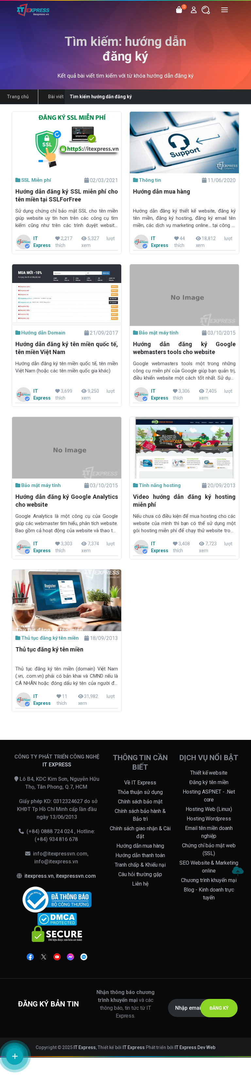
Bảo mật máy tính (158, 333)
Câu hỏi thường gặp (140, 874)
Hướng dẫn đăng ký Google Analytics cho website (66, 500)
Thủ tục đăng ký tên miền (50, 638)
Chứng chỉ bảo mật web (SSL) (209, 849)
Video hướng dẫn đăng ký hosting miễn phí (184, 500)
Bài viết (55, 96)
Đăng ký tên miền (208, 782)
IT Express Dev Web (195, 1047)
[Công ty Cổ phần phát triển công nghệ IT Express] (33, 9)
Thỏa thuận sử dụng (140, 792)
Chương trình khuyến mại (209, 880)
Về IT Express (140, 782)
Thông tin (150, 180)
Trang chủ (18, 96)
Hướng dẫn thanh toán (140, 855)
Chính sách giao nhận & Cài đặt (140, 832)
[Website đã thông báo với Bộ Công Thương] (57, 899)
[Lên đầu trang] (237, 871)
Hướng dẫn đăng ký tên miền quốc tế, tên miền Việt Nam (66, 348)
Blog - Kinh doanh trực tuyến (209, 894)
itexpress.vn (39, 876)
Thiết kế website (209, 773)
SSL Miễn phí (36, 180)
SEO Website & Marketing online (209, 867)
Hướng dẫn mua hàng (161, 191)
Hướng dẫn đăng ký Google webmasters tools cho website (184, 348)
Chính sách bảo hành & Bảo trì (140, 815)
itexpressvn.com (76, 876)
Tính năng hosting (160, 485)
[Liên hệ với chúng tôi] (15, 1056)
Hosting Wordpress (209, 819)
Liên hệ (140, 884)
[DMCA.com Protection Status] (57, 919)
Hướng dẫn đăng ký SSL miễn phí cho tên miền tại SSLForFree (66, 195)
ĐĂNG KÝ (218, 1008)
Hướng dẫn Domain (43, 333)
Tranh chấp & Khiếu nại (140, 865)
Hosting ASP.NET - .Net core (209, 796)
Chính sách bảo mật (140, 801)
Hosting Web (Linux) (209, 809)
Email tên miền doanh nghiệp (209, 832)
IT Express (85, 1047)
